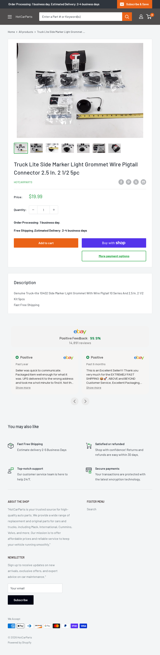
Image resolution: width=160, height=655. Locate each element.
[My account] (141, 16)
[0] (149, 16)
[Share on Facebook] (121, 182)
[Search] (127, 16)
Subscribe (21, 600)
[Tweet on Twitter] (136, 182)
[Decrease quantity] (33, 210)
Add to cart (46, 243)
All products (26, 31)
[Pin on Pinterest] (128, 182)
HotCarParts (23, 182)
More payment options (114, 256)
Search (91, 509)
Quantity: (20, 209)
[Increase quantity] (54, 210)
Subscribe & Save (137, 4)
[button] (23, 388)
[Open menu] (10, 16)
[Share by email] (143, 182)
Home (11, 31)
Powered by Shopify (19, 642)
